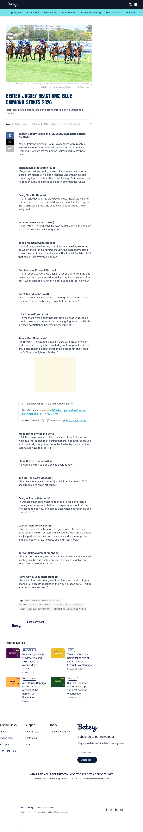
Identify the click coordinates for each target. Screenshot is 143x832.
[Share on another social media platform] (10, 148)
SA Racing (131, 12)
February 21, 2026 (40, 124)
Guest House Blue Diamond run (35, 609)
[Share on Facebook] (10, 135)
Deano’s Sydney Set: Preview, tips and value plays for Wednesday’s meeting (34, 661)
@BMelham (56, 410)
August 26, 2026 (75, 669)
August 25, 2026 (30, 672)
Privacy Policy (27, 807)
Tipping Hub (15, 12)
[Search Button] (130, 4)
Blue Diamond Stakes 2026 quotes (42, 601)
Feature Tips (29, 650)
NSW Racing (50, 12)
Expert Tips (33, 12)
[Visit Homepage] (12, 4)
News (54, 124)
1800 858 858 (73, 779)
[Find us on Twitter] (111, 809)
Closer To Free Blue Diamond (68, 605)
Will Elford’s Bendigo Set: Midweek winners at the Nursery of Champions (34, 690)
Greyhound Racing (91, 12)
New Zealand (69, 12)
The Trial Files (113, 12)
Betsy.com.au (21, 124)
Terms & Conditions (45, 807)
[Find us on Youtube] (121, 809)
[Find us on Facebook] (106, 809)
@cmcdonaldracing (75, 410)
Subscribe (86, 759)
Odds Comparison (60, 731)
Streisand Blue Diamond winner (70, 609)
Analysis (4, 744)
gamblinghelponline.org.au (97, 779)
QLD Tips (72, 679)
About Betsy (31, 731)
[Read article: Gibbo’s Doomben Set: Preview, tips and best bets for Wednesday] (58, 682)
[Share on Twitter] (10, 142)
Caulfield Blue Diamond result (35, 605)
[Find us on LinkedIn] (116, 809)
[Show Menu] (135, 4)
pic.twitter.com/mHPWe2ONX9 (40, 413)
